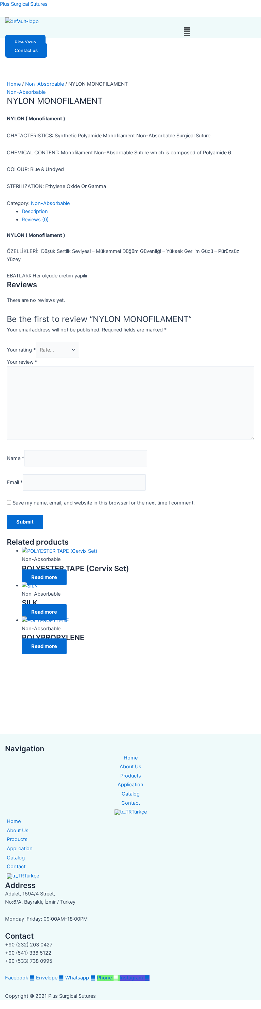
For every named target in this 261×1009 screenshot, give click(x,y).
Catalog (131, 794)
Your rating (21, 350)
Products (130, 776)
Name (15, 458)
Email (15, 482)
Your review (22, 362)
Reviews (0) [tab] (35, 220)
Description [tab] (35, 211)
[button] (186, 31)
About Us (130, 767)
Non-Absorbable (44, 84)
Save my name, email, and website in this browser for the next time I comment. (104, 503)
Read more (44, 577)
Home (14, 84)
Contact (130, 803)
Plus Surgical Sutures (24, 4)
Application (130, 785)
